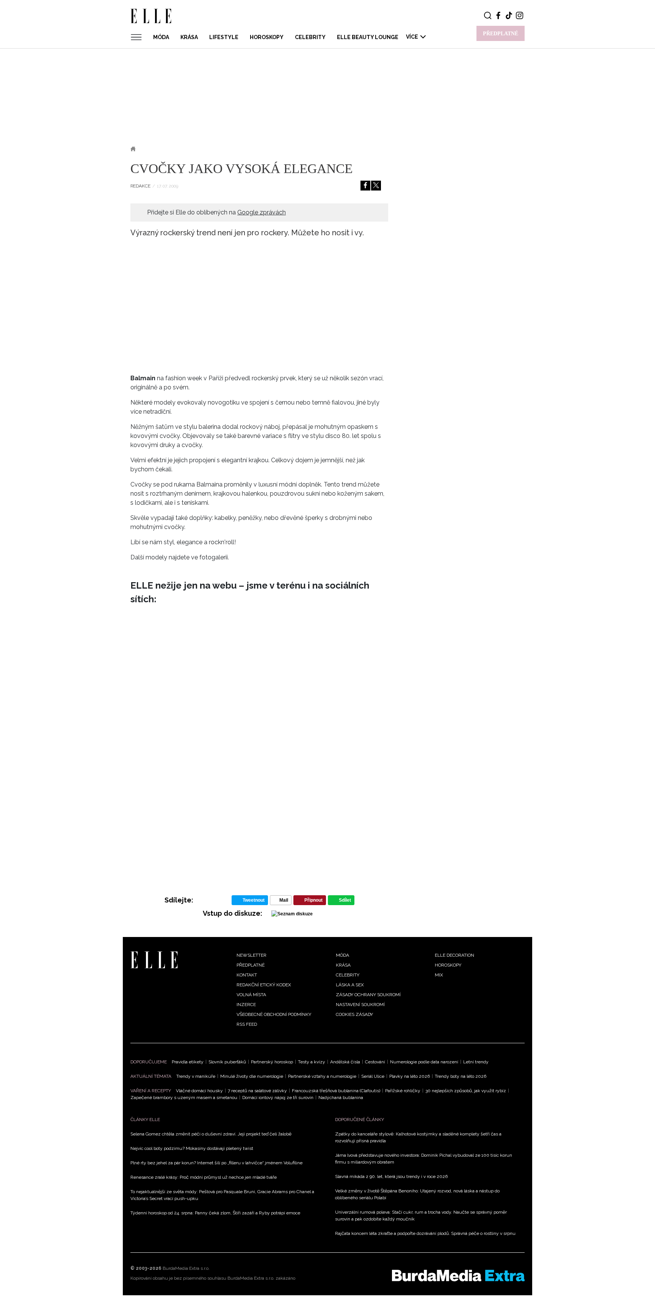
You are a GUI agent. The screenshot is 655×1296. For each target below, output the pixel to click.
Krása (189, 37)
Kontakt (247, 975)
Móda (161, 37)
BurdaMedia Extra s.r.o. (186, 1268)
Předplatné (251, 965)
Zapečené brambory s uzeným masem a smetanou (183, 1097)
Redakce (140, 186)
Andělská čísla (345, 1062)
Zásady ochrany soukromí (368, 994)
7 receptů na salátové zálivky (257, 1090)
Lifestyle (223, 37)
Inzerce (246, 1004)
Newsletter (251, 955)
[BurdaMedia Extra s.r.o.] (458, 1275)
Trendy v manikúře (195, 1076)
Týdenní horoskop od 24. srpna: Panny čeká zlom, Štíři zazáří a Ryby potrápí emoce (215, 1213)
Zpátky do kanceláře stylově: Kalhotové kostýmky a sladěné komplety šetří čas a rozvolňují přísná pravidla (418, 1137)
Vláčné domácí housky (199, 1090)
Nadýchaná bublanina (340, 1097)
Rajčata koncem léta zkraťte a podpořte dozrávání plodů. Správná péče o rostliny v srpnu (425, 1233)
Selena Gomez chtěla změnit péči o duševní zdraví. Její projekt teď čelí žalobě (210, 1134)
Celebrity (310, 37)
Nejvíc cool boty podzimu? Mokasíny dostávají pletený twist (191, 1148)
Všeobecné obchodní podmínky (274, 1014)
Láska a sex (350, 984)
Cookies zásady (354, 1014)
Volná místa (251, 994)
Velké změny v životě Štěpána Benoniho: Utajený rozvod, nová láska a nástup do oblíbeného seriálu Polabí (417, 1194)
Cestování (375, 1062)
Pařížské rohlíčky (402, 1090)
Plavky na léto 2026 (409, 1076)
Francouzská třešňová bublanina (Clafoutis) (336, 1090)
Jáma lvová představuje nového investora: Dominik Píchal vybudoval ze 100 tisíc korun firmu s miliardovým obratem (423, 1159)
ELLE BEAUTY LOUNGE (367, 37)
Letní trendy (476, 1062)
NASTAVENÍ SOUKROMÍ (360, 1004)
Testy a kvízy (311, 1062)
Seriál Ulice (372, 1076)
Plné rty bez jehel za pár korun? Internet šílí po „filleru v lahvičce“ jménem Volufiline (216, 1162)
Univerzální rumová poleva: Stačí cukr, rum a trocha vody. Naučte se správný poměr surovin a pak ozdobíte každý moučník (421, 1215)
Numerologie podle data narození (424, 1062)
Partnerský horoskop (272, 1062)
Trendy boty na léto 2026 (460, 1076)
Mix (439, 975)
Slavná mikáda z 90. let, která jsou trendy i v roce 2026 (391, 1176)
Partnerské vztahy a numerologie (322, 1076)
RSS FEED (247, 1024)
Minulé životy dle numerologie (251, 1076)
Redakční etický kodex (264, 984)
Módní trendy (190, 149)
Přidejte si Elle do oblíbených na (216, 212)
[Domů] (154, 959)
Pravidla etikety (188, 1062)
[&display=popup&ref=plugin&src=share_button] (365, 186)
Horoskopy (267, 37)
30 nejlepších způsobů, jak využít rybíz (465, 1090)
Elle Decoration (454, 955)
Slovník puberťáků (227, 1062)
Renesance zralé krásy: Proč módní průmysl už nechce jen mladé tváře (203, 1177)
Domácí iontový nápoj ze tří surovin (277, 1097)
